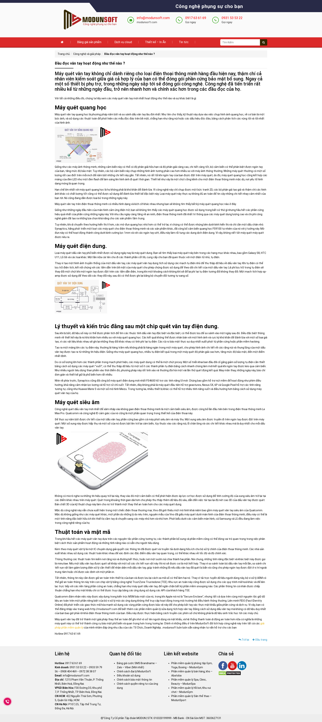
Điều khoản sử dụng (128, 675)
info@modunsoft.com (153, 18)
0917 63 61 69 (195, 18)
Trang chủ (64, 53)
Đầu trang (261, 639)
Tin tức (184, 42)
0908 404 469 (69, 671)
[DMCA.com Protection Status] (229, 673)
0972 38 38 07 (87, 671)
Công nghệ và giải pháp (87, 53)
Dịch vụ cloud (123, 42)
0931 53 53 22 (232, 18)
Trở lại (245, 639)
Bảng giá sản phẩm (89, 42)
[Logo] (88, 19)
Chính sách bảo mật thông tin (134, 679)
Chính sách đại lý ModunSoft (134, 671)
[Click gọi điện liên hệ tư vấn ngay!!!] (7, 701)
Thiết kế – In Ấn (155, 42)
